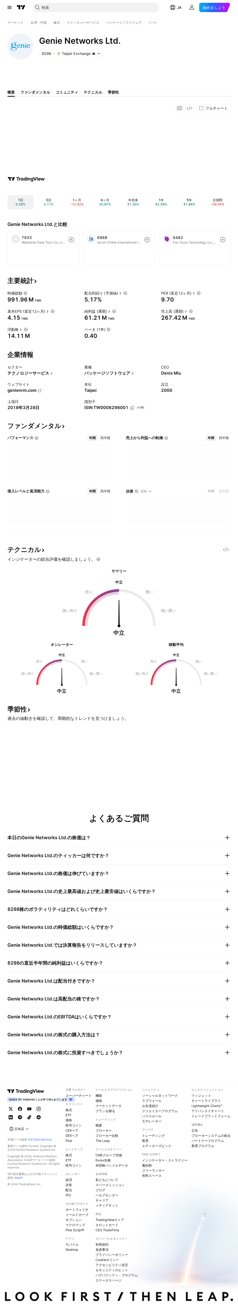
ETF (68, 1115)
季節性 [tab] (113, 92)
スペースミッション (110, 1185)
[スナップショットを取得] (180, 108)
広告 (195, 1130)
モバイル (72, 1244)
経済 (69, 1180)
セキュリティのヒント (112, 1270)
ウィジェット (201, 1095)
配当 (69, 1190)
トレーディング (153, 1135)
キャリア (102, 1200)
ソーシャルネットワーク (160, 1095)
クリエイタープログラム (160, 1111)
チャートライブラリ (206, 1101)
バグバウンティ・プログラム (117, 1275)
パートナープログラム (208, 1141)
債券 (69, 1120)
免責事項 (102, 1249)
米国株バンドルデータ (112, 1165)
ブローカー (104, 1130)
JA (179, 7)
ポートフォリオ (77, 1209)
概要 (99, 1125)
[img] (94, 53)
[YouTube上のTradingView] (29, 1109)
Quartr (18, 1177)
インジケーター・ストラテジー (165, 1160)
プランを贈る (105, 1111)
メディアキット (107, 1205)
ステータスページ (109, 1280)
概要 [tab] (11, 92)
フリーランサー (153, 1170)
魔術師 (147, 1165)
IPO (68, 1195)
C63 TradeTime (107, 1230)
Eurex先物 (103, 1160)
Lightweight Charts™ (207, 1106)
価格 (99, 1101)
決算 (69, 1185)
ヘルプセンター (107, 1195)
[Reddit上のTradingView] (38, 1117)
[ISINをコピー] (132, 408)
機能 (99, 1095)
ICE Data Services (40, 1139)
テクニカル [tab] (93, 92)
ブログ (100, 1190)
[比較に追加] (71, 240)
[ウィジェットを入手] (189, 108)
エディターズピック (156, 1146)
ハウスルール (152, 1116)
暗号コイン (74, 1125)
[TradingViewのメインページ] (21, 7)
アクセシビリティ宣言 (112, 1265)
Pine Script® (75, 1230)
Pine (69, 1141)
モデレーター (152, 1121)
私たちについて (107, 1180)
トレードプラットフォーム (211, 1116)
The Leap (103, 1141)
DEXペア (72, 1135)
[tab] (92, 438)
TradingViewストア (110, 1220)
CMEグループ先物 (109, 1155)
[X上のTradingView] (10, 1109)
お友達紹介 (150, 1106)
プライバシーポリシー (112, 1255)
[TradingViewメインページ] (25, 1091)
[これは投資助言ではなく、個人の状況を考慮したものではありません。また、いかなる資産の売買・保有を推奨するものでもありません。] (98, 559)
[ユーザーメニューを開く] (191, 7)
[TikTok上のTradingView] (29, 1117)
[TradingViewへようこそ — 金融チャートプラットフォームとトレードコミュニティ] (26, 179)
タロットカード (107, 1225)
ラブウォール (152, 1101)
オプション (74, 1220)
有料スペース (152, 1176)
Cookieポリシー (107, 1260)
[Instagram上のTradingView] (38, 1109)
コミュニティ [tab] (67, 92)
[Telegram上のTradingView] (20, 1117)
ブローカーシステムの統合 (211, 1135)
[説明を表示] (25, 293)
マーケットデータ (109, 1106)
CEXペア (72, 1130)
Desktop (72, 1249)
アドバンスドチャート (208, 1111)
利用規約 (102, 1244)
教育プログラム (203, 1146)
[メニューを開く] (9, 7)
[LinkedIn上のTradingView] (10, 1117)
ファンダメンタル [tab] (35, 92)
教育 (145, 1141)
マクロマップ (75, 1225)
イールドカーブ (77, 1215)
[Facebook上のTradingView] (20, 1109)
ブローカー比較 (107, 1135)
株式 (69, 1110)
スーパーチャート (79, 1095)
